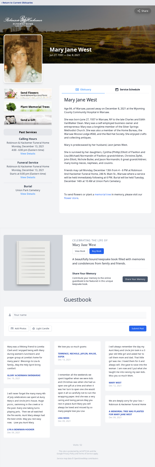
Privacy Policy (69, 453)
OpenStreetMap (80, 458)
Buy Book (96, 251)
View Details (27, 153)
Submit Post (138, 328)
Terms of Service (86, 453)
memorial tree (103, 194)
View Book (80, 251)
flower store (71, 198)
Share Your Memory (135, 279)
